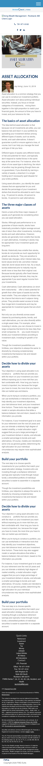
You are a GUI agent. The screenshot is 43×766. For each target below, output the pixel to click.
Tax (21, 646)
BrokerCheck (6, 694)
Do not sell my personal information (15, 726)
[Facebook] (17, 30)
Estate (21, 643)
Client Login (7, 18)
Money (21, 648)
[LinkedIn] (24, 30)
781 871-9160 (23, 24)
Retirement (21, 638)
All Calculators (21, 658)
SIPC (32, 732)
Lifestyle (21, 651)
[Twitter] (21, 30)
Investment (21, 641)
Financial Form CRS (10, 689)
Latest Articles (21, 653)
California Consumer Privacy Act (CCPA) (25, 722)
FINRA (27, 732)
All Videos (21, 655)
